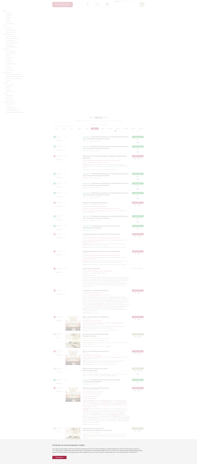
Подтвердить (59, 457)
